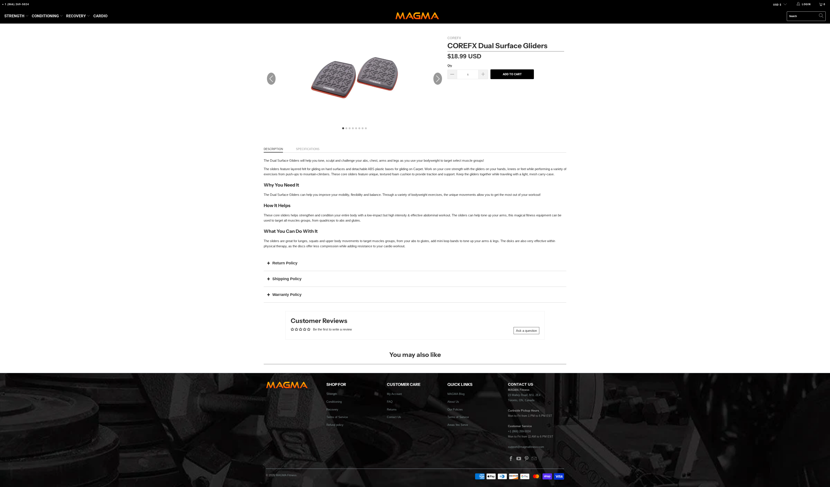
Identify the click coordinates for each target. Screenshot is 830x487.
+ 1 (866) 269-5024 (15, 4)
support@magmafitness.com (526, 447)
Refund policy (334, 424)
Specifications (307, 149)
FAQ (390, 401)
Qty (449, 65)
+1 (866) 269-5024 (519, 431)
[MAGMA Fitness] (417, 16)
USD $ (777, 4)
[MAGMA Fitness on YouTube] (519, 459)
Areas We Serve (457, 424)
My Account (394, 394)
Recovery (76, 16)
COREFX (454, 38)
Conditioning (45, 16)
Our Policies (455, 409)
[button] (437, 79)
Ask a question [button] (526, 330)
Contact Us (394, 417)
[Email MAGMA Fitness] (534, 459)
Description (273, 149)
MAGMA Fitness (286, 475)
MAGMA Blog (455, 394)
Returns (392, 409)
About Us (453, 401)
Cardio (100, 16)
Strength (14, 16)
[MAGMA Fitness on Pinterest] (526, 459)
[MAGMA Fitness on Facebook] (511, 459)
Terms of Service (337, 417)
